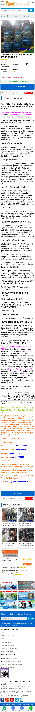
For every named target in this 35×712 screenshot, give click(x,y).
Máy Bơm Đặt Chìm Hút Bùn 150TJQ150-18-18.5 (9, 546)
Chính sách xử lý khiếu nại (8, 648)
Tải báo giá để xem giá (12, 77)
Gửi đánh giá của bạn (9, 552)
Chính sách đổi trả (6, 642)
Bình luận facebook (10, 555)
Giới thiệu (3, 633)
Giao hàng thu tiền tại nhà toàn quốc (18, 81)
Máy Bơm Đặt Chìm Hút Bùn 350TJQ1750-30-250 (26, 525)
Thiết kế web (18, 704)
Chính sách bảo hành (7, 645)
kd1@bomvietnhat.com (17, 482)
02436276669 (16, 661)
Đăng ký (31, 619)
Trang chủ (4, 15)
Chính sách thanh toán (7, 636)
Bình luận (11, 59)
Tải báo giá (31, 63)
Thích (10, 575)
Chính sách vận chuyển (7, 639)
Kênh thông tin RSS (6, 651)
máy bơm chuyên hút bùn (21, 115)
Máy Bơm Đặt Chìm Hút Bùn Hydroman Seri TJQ (15, 17)
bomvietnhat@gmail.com (14, 664)
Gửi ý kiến (27, 564)
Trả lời (4, 575)
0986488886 (14, 658)
